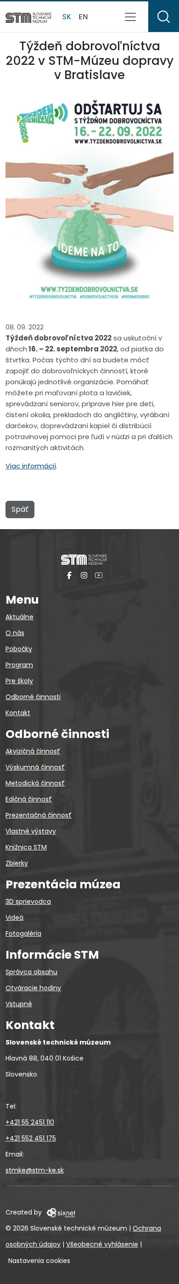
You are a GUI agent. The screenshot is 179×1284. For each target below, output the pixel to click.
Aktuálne (20, 616)
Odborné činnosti (33, 696)
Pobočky (19, 648)
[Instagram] (84, 575)
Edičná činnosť (29, 799)
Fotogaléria (23, 933)
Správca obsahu (31, 971)
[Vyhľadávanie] (163, 16)
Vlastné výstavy (31, 831)
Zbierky (17, 863)
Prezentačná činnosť (39, 815)
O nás (15, 632)
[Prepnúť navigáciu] (130, 17)
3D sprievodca (28, 901)
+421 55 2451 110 (30, 1122)
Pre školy (19, 680)
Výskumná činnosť (35, 767)
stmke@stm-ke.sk (35, 1170)
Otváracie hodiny (33, 987)
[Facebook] (69, 575)
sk (66, 16)
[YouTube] (98, 575)
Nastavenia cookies (39, 1260)
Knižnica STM (26, 847)
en (83, 16)
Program (19, 664)
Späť (19, 509)
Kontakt (18, 712)
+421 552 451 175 (31, 1138)
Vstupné (19, 1003)
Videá (14, 917)
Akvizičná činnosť (33, 751)
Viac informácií (31, 466)
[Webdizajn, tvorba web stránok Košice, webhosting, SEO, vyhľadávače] (60, 1212)
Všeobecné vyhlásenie (102, 1244)
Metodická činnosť (35, 783)
